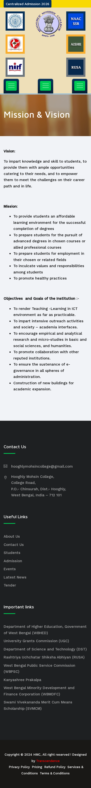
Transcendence (48, 761)
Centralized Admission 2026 (27, 4)
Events (10, 569)
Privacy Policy (19, 767)
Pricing (37, 767)
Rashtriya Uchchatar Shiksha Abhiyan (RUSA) (44, 657)
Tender (10, 585)
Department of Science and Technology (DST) (45, 649)
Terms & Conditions (55, 773)
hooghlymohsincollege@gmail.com (42, 466)
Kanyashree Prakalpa (22, 680)
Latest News (15, 577)
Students (12, 553)
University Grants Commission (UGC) (36, 641)
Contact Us (14, 545)
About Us (12, 536)
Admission (13, 561)
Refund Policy (55, 767)
